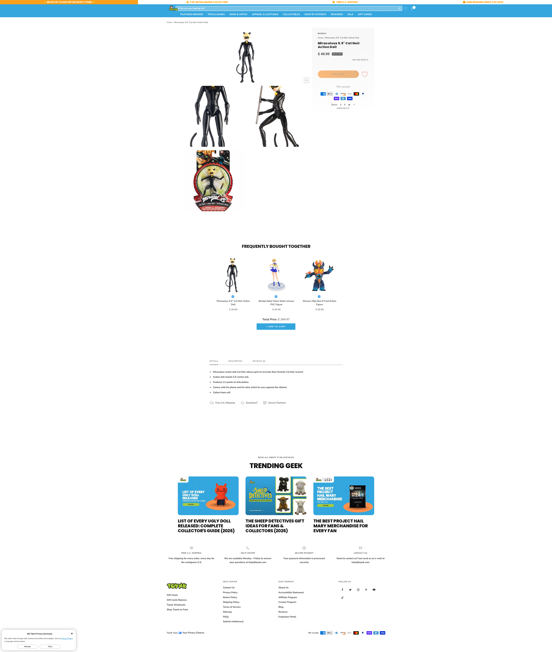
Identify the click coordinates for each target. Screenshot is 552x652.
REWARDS (337, 14)
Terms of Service (232, 607)
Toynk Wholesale (176, 604)
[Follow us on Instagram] (358, 590)
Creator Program (287, 602)
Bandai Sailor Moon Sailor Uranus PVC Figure (276, 302)
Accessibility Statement (291, 592)
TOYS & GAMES (216, 14)
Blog (280, 607)
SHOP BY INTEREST (315, 14)
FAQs (226, 616)
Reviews (283, 611)
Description (235, 361)
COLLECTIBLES (291, 14)
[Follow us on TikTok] (342, 598)
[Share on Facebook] (340, 105)
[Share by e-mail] (354, 105)
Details (213, 361)
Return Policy (230, 597)
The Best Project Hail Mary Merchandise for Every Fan (340, 526)
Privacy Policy (230, 592)
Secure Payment (277, 402)
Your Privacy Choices (193, 632)
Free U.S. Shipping (225, 402)
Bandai (322, 33)
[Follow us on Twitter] (350, 590)
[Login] (399, 8)
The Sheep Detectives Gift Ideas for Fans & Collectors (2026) (275, 526)
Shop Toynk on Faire (177, 609)
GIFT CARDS (365, 14)
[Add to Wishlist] (365, 74)
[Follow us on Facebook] (342, 590)
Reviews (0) (259, 361)
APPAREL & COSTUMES (265, 14)
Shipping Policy (231, 602)
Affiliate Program (287, 597)
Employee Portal (287, 616)
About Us (283, 587)
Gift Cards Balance (177, 600)
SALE (350, 14)
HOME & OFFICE (238, 14)
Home (169, 22)
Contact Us (229, 587)
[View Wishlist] (405, 8)
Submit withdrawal (233, 621)
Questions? (252, 402)
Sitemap (227, 611)
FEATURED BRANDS (191, 14)
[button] (412, 8)
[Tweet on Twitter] (349, 105)
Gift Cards (172, 595)
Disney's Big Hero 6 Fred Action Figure (319, 302)
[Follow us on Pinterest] (366, 590)
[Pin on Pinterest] (344, 105)
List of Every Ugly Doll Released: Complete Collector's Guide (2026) (206, 526)
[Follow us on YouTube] (374, 590)
